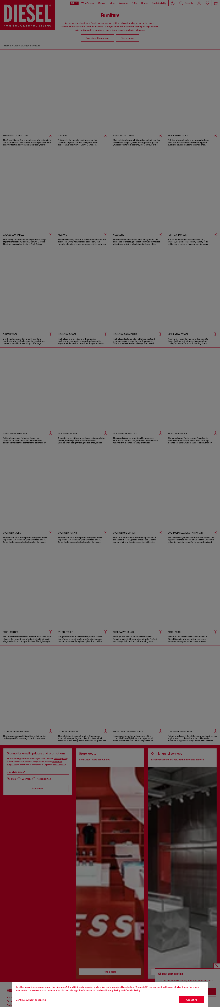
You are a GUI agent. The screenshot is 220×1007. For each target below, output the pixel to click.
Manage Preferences (81, 990)
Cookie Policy (132, 990)
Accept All (191, 999)
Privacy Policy (112, 990)
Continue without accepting (31, 999)
